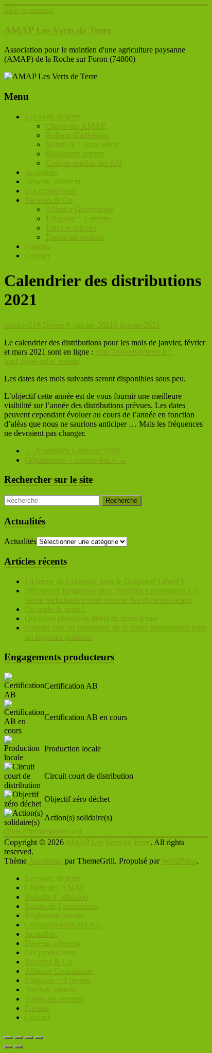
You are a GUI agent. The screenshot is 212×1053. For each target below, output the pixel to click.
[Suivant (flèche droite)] (18, 1046)
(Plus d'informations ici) (42, 831)
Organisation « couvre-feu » (75, 459)
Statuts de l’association (82, 144)
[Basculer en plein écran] (18, 1037)
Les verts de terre (52, 116)
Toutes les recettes (74, 237)
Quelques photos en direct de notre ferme (91, 618)
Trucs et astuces (70, 227)
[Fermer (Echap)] (39, 1037)
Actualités (41, 172)
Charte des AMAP (75, 125)
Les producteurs (51, 190)
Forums (37, 246)
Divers (53, 325)
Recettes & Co (48, 200)
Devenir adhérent (53, 181)
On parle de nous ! (55, 609)
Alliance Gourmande (79, 209)
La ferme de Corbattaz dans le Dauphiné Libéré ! (104, 581)
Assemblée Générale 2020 (72, 450)
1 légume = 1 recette (78, 218)
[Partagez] (29, 1037)
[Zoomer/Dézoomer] (8, 1037)
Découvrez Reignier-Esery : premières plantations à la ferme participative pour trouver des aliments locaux (112, 595)
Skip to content (28, 10)
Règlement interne (74, 153)
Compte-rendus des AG (83, 163)
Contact (37, 255)
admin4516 (22, 325)
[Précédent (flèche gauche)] (8, 1046)
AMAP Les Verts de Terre (57, 30)
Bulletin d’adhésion (77, 135)
